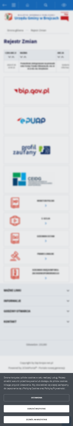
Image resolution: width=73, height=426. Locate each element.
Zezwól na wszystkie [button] (36, 419)
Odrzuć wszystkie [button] (36, 408)
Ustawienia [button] (36, 397)
